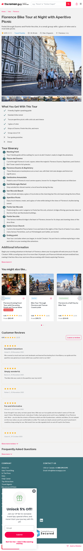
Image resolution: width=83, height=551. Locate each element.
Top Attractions (7, 481)
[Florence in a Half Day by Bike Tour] (69, 297)
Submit (19, 534)
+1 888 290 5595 (61, 468)
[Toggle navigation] (81, 3)
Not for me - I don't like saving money (19, 543)
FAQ (3, 476)
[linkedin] (41, 521)
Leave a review (73, 337)
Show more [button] (6, 262)
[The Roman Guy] (15, 4)
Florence (16, 11)
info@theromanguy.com (57, 470)
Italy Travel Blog (8, 470)
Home (4, 11)
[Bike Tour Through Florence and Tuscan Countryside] (41, 297)
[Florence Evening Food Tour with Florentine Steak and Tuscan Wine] (14, 297)
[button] (80, 298)
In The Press (6, 473)
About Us (5, 468)
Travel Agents (7, 484)
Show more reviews (9, 444)
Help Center (6, 479)
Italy (9, 11)
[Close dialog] (34, 491)
